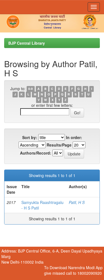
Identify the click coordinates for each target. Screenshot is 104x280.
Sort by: (29, 137)
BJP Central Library (26, 43)
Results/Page (59, 145)
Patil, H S (77, 202)
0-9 (30, 89)
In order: (74, 137)
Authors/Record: (35, 153)
